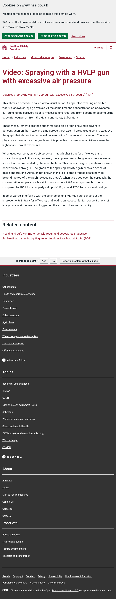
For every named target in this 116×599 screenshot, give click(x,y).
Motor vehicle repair (42, 57)
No (53, 261)
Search (6, 576)
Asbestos (7, 412)
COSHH (6, 397)
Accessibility (55, 576)
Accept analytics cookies (19, 35)
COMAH (6, 447)
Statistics (7, 508)
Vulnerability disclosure (14, 582)
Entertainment (9, 329)
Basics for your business (15, 383)
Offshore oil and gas (13, 350)
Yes (44, 261)
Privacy (41, 576)
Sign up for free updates (15, 494)
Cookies (30, 576)
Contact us (8, 501)
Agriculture (8, 322)
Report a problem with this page (80, 261)
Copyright (18, 576)
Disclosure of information (78, 576)
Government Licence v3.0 (65, 590)
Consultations (37, 582)
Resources (65, 57)
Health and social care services (18, 294)
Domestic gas (9, 308)
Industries (20, 57)
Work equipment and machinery (18, 419)
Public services (10, 315)
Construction (9, 286)
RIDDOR (6, 390)
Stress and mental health (15, 426)
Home (6, 57)
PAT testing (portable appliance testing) (23, 433)
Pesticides (8, 301)
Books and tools (11, 534)
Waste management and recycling (20, 336)
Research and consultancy (16, 555)
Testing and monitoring (14, 548)
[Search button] (111, 48)
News (5, 487)
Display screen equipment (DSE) (19, 405)
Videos (80, 57)
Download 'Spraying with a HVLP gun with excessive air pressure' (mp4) (47, 94)
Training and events (12, 541)
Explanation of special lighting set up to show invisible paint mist (46, 238)
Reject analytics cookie (53, 35)
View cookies (78, 36)
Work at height (10, 440)
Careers (6, 516)
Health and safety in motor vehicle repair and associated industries (44, 233)
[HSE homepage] (15, 47)
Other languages (56, 582)
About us (7, 480)
